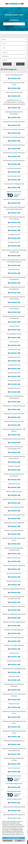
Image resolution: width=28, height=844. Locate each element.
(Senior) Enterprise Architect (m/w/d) (14, 92)
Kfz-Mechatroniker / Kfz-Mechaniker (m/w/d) (14, 413)
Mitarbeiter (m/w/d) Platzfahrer (14, 573)
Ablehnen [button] (19, 840)
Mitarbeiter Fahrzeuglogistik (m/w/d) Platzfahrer (14, 606)
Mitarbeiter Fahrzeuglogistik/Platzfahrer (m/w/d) (14, 614)
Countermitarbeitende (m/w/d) (14, 168)
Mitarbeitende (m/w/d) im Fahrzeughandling (14, 522)
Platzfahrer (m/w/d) (14, 653)
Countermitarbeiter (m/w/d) (14, 176)
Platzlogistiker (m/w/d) (14, 676)
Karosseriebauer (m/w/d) (14, 269)
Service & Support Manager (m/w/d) (14, 783)
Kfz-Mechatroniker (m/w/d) (14, 349)
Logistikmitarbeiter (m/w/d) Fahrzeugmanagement (14, 499)
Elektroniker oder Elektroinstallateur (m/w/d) (14, 199)
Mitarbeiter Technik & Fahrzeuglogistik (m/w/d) (14, 622)
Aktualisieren (20, 64)
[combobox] (14, 48)
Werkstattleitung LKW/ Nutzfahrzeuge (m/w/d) (14, 814)
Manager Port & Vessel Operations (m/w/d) (14, 507)
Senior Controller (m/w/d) (14, 768)
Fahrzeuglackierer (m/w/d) (14, 234)
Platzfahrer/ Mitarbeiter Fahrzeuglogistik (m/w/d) (14, 668)
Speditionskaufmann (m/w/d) (14, 791)
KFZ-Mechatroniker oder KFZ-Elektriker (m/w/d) (14, 439)
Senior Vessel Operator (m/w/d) (14, 776)
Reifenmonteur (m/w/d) (14, 703)
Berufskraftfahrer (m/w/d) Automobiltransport (14, 121)
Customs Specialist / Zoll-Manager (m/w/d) (14, 184)
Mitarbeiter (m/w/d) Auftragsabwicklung (14, 530)
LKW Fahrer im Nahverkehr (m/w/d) (14, 491)
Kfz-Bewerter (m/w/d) (14, 326)
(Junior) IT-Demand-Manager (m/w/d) (14, 75)
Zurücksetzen (7, 64)
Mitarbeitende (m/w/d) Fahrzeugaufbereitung (14, 515)
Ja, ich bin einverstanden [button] (14, 838)
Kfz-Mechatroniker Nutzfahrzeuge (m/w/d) (14, 421)
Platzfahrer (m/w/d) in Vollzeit (14, 661)
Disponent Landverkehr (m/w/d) (14, 191)
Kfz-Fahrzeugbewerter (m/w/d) (14, 334)
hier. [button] (23, 834)
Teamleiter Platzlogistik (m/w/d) (14, 799)
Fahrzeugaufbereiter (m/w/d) (14, 226)
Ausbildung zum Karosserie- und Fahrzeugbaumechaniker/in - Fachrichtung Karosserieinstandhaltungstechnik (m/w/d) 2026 (14, 102)
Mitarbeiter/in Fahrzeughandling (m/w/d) (14, 630)
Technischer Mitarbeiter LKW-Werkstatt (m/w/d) (14, 807)
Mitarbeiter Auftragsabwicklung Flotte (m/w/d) (14, 589)
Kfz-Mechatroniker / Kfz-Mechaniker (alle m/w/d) (14, 406)
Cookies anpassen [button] (7, 840)
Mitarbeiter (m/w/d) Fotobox (14, 558)
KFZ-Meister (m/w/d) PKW (14, 466)
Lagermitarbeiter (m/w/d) (14, 484)
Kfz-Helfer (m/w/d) (14, 341)
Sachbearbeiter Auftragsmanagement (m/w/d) (14, 741)
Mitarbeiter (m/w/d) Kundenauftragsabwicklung (14, 565)
